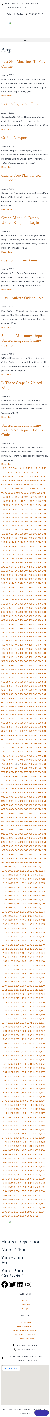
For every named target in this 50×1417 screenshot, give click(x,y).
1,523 (29, 1170)
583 (8, 694)
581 (44, 690)
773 (8, 772)
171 (44, 521)
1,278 (29, 1026)
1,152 (29, 952)
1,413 (42, 1104)
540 (40, 673)
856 (21, 805)
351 (44, 595)
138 (31, 509)
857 (26, 805)
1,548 (10, 1187)
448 (31, 636)
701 (44, 739)
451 (44, 636)
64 (12, 484)
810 (40, 784)
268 (31, 562)
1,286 (35, 1031)
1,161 (42, 957)
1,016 (10, 874)
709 (35, 743)
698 (31, 739)
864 (12, 809)
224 (12, 546)
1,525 (42, 1170)
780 (40, 772)
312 (3, 583)
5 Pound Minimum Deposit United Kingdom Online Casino (23, 340)
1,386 (4, 1092)
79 (15, 488)
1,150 (17, 952)
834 (12, 796)
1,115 (17, 932)
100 (39, 492)
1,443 (10, 1125)
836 (21, 796)
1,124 (29, 936)
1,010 (17, 870)
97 (28, 492)
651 (44, 718)
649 (35, 718)
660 (40, 722)
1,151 (23, 952)
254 (12, 558)
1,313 (29, 1047)
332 (3, 591)
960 (40, 846)
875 (17, 813)
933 (8, 837)
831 (44, 792)
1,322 (42, 1051)
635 (17, 714)
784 (12, 776)
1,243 (29, 1006)
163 (8, 521)
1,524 (35, 1170)
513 (8, 665)
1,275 (10, 1026)
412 (3, 624)
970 (40, 850)
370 (40, 603)
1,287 (42, 1031)
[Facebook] (4, 1284)
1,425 (29, 1113)
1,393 (4, 1096)
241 (44, 550)
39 (22, 476)
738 (31, 755)
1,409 (17, 1104)
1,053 (23, 895)
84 (31, 488)
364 (12, 603)
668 (31, 726)
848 (31, 801)
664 (12, 726)
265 (17, 562)
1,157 (17, 957)
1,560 (42, 1191)
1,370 (35, 1080)
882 (3, 817)
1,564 (23, 1195)
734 (12, 755)
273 (8, 566)
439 (35, 632)
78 (12, 488)
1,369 (29, 1080)
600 (40, 698)
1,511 (42, 1162)
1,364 (42, 1076)
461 (44, 640)
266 (21, 562)
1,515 (23, 1166)
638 (31, 714)
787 (26, 776)
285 (17, 570)
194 (12, 533)
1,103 (29, 924)
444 (12, 636)
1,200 (23, 981)
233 (8, 550)
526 (21, 669)
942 (3, 842)
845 (17, 801)
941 (44, 837)
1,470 (4, 1141)
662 (3, 726)
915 (17, 829)
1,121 (10, 936)
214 (12, 542)
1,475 (35, 1141)
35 (9, 476)
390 (40, 612)
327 (26, 587)
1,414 (4, 1109)
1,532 (42, 1174)
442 (3, 636)
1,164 (17, 961)
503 (8, 661)
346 (21, 595)
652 (3, 722)
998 (31, 862)
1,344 (4, 1068)
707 (26, 743)
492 (3, 657)
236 (21, 550)
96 (25, 492)
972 (3, 854)
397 (26, 616)
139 (35, 509)
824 (12, 792)
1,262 (17, 1018)
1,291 (23, 1035)
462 (3, 644)
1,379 (4, 1088)
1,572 (29, 1199)
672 (3, 731)
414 (12, 624)
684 (12, 735)
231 (44, 546)
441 (44, 632)
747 (26, 759)
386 (21, 612)
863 (8, 809)
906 (21, 825)
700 (40, 739)
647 (26, 718)
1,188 (35, 973)
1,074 (23, 907)
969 (35, 850)
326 (21, 587)
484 (12, 653)
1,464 (10, 1137)
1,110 (29, 928)
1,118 (35, 932)
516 (21, 665)
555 (17, 681)
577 (26, 690)
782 (3, 776)
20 (6, 472)
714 (12, 747)
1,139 (35, 944)
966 (21, 850)
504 (12, 661)
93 (15, 492)
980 (40, 854)
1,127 (4, 940)
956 (21, 846)
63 (9, 484)
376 (21, 607)
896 (21, 821)
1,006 (35, 866)
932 (3, 837)
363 (8, 603)
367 (26, 603)
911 (44, 825)
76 (6, 488)
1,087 (17, 915)
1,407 (4, 1104)
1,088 (23, 915)
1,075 (29, 907)
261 (44, 558)
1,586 (29, 1207)
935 (17, 837)
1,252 (42, 1010)
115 (17, 501)
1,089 (29, 915)
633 (8, 714)
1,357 (42, 1072)
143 (8, 513)
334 (12, 591)
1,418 (29, 1109)
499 (35, 657)
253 (8, 558)
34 (6, 476)
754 (12, 764)
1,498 (4, 1158)
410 (40, 620)
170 (40, 521)
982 (3, 858)
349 (35, 595)
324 (12, 587)
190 (40, 529)
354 (12, 599)
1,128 (10, 940)
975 (17, 854)
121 (44, 501)
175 (17, 525)
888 (31, 817)
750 (40, 759)
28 (31, 472)
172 (3, 525)
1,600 (29, 1215)
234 (12, 550)
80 (18, 488)
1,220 (17, 993)
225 (17, 546)
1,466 (23, 1137)
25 (22, 472)
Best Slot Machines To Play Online (23, 64)
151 (44, 513)
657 (26, 722)
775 (17, 772)
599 (35, 698)
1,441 (42, 1121)
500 (40, 657)
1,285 (29, 1031)
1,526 (4, 1174)
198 (31, 533)
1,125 (35, 936)
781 (44, 772)
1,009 (10, 870)
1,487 (23, 1150)
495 (17, 657)
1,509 (29, 1162)
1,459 (23, 1133)
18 (45, 468)
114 (12, 501)
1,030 (10, 883)
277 (26, 566)
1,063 (42, 899)
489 (35, 653)
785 (17, 776)
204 (12, 538)
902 (3, 825)
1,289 (10, 1035)
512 (3, 665)
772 (3, 772)
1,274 (4, 1026)
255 (17, 558)
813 (8, 788)
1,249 (23, 1010)
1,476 (42, 1141)
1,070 (42, 903)
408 (31, 620)
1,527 (10, 1174)
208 (31, 538)
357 (26, 599)
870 (40, 809)
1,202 (35, 981)
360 (40, 599)
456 (21, 640)
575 (17, 690)
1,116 (23, 932)
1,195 (35, 977)
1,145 (29, 948)
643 (8, 718)
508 (31, 661)
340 (40, 591)
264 (12, 562)
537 (26, 673)
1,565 (29, 1195)
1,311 (17, 1047)
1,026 (29, 879)
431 (44, 628)
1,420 (42, 1109)
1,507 (17, 1162)
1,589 (4, 1211)
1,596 (4, 1215)
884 (12, 817)
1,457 (10, 1133)
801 (44, 780)
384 (12, 612)
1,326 (23, 1055)
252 (3, 558)
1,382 (23, 1088)
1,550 (23, 1187)
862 (3, 809)
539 (35, 673)
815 (17, 788)
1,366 (10, 1080)
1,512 (4, 1166)
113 (8, 501)
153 (8, 517)
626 (21, 710)
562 (3, 685)
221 (44, 542)
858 (31, 805)
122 (3, 505)
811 (44, 784)
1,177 (10, 969)
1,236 (29, 1002)
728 (31, 751)
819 (35, 788)
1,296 (10, 1039)
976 (21, 854)
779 (35, 772)
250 (40, 554)
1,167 (35, 961)
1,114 (10, 932)
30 (38, 472)
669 (35, 726)
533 (8, 673)
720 (40, 747)
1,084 (42, 911)
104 (12, 496)
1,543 (23, 1182)
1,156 (10, 957)
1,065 (10, 903)
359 (35, 599)
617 (26, 706)
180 (40, 525)
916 (21, 829)
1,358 (4, 1076)
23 (15, 472)
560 (40, 681)
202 (3, 538)
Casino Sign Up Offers (19, 104)
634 (12, 714)
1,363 (35, 1076)
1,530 (29, 1174)
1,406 (42, 1100)
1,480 (23, 1146)
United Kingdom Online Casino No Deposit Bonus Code (22, 430)
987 (26, 858)
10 (19, 468)
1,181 (35, 969)
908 (31, 825)
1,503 (35, 1158)
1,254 (10, 1014)
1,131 (29, 940)
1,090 (35, 915)
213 (8, 542)
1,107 (10, 928)
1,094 (17, 920)
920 (40, 829)
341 (44, 591)
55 (28, 480)
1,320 (29, 1051)
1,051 (10, 895)
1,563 (17, 1195)
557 (26, 681)
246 (21, 554)
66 (18, 484)
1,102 (23, 924)
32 (44, 472)
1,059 (17, 899)
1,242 (23, 1006)
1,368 (23, 1080)
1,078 (4, 911)
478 (31, 648)
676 (21, 731)
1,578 (23, 1203)
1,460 (29, 1133)
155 (17, 517)
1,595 (42, 1211)
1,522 (23, 1170)
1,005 (29, 866)
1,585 (23, 1207)
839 (35, 796)
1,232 (4, 1002)
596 (21, 698)
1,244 (35, 1006)
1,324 (10, 1055)
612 (3, 706)
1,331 (10, 1059)
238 (31, 550)
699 (35, 739)
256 (21, 558)
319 (35, 583)
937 (26, 837)
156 (21, 517)
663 (8, 726)
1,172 (23, 965)
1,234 (17, 1002)
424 (12, 628)
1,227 (17, 998)
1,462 (42, 1133)
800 (40, 780)
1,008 (4, 870)
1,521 (17, 1170)
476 (21, 648)
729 (35, 751)
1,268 (10, 1022)
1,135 (10, 944)
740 (40, 755)
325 (17, 587)
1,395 (17, 1096)
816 (21, 788)
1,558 (29, 1191)
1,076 (35, 907)
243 (8, 554)
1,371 (42, 1080)
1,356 (35, 1072)
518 (31, 665)
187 (26, 529)
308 (31, 579)
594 (12, 698)
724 (12, 751)
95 (22, 492)
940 (40, 837)
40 (25, 476)
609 (35, 702)
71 (34, 484)
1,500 (17, 1158)
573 (8, 690)
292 (3, 575)
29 (34, 472)
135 (17, 509)
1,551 (29, 1187)
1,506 (10, 1162)
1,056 (42, 895)
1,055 (35, 895)
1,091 (42, 915)
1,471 (10, 1141)
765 (17, 768)
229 (35, 546)
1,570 (17, 1199)
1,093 (10, 920)
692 (3, 739)
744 (12, 759)
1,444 (17, 1125)
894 (12, 821)
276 (21, 566)
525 (17, 669)
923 (8, 833)
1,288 (4, 1035)
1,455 (42, 1129)
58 (38, 480)
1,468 (35, 1137)
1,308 (42, 1043)
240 (40, 550)
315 (17, 583)
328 (31, 587)
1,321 (35, 1051)
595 (17, 698)
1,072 (10, 907)
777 (26, 772)
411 (44, 620)
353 (8, 599)
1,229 (29, 998)
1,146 (35, 948)
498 (31, 657)
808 (31, 784)
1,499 (10, 1158)
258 (31, 558)
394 (12, 616)
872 (3, 813)
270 (40, 562)
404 (12, 620)
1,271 (29, 1022)
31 (41, 472)
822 (3, 792)
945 (17, 842)
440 (40, 632)
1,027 (35, 879)
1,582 (4, 1207)
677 (26, 731)
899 (35, 821)
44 (38, 476)
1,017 (17, 874)
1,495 (29, 1154)
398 (31, 616)
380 (40, 607)
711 (44, 743)
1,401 (10, 1100)
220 (40, 542)
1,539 (42, 1178)
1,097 (35, 920)
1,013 (35, 870)
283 (8, 570)
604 (12, 702)
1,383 (29, 1088)
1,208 (29, 985)
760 (40, 764)
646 (21, 718)
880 (40, 813)
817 (26, 788)
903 (8, 825)
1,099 (4, 924)
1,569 (10, 1199)
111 (44, 496)
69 (28, 484)
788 (31, 776)
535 (17, 673)
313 (8, 583)
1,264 (29, 1018)
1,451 (17, 1129)
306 (21, 579)
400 (40, 616)
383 (8, 612)
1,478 (10, 1146)
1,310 (10, 1047)
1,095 (23, 920)
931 (44, 833)
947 (26, 842)
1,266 (42, 1018)
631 (44, 710)
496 (21, 657)
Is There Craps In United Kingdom (21, 385)
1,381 (17, 1088)
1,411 (29, 1104)
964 (12, 850)
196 (21, 533)
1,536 (23, 1178)
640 (40, 714)
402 (3, 620)
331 (44, 587)
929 (35, 833)
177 (26, 525)
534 (12, 673)
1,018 (23, 874)
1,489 (35, 1150)
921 (44, 829)
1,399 (42, 1096)
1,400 (4, 1100)
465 (17, 644)
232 (3, 550)
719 (35, 747)
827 (26, 792)
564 (12, 685)
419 (35, 624)
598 (31, 698)
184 (12, 529)
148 (31, 513)
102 (3, 496)
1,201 (29, 981)
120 (40, 501)
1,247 (10, 1010)
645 (17, 718)
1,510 (35, 1162)
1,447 (35, 1125)
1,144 (23, 948)
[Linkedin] (20, 1284)
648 (31, 718)
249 (35, 554)
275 (17, 566)
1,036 (4, 887)
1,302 (4, 1043)
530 (40, 669)
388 (31, 612)
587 (26, 694)
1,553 (42, 1187)
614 (12, 706)
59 (41, 480)
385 (17, 612)
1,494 (23, 1154)
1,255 (17, 1014)
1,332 (17, 1059)
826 (21, 792)
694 (12, 739)
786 (21, 776)
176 (21, 525)
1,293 (35, 1035)
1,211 (4, 989)
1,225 (4, 998)
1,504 (42, 1158)
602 (3, 702)
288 (31, 570)
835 (17, 796)
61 (2, 484)
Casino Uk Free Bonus (19, 260)
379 (35, 607)
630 (40, 710)
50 (12, 480)
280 (40, 566)
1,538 (35, 1178)
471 (44, 644)
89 (2, 492)
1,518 (42, 1166)
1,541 (10, 1182)
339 (35, 591)
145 (17, 513)
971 (44, 850)
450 (40, 636)
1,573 (35, 1199)
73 (41, 484)
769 (35, 768)
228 (31, 546)
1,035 (42, 883)
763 (8, 768)
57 (34, 480)
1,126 (42, 936)
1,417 (23, 1109)
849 (35, 801)
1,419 (35, 1109)
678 (31, 731)
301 (44, 575)
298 (31, 575)
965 (17, 850)
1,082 (29, 911)
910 (40, 825)
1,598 (17, 1215)
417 (26, 624)
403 (8, 620)
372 (3, 607)
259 (35, 558)
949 (35, 842)
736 (21, 755)
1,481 (29, 1146)
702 (3, 743)
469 (35, 644)
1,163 (10, 961)
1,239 (4, 1006)
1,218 (4, 993)
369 (35, 603)
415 (17, 624)
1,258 (35, 1014)
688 (31, 735)
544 (12, 677)
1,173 (29, 965)
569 (35, 685)
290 (40, 570)
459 (35, 640)
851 (44, 801)
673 (8, 731)
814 (12, 788)
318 (31, 583)
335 (17, 591)
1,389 (23, 1092)
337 (26, 591)
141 (44, 509)
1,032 (23, 883)
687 (26, 735)
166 (21, 521)
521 (44, 665)
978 (31, 854)
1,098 (42, 920)
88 (44, 488)
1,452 (23, 1129)
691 (44, 735)
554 (12, 681)
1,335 (35, 1059)
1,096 (29, 920)
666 (21, 726)
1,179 (23, 969)
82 (25, 488)
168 (31, 521)
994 (12, 862)
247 (26, 554)
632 (3, 714)
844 (12, 801)
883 (8, 817)
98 (31, 492)
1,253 (4, 1014)
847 (26, 801)
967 (26, 850)
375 (17, 607)
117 (26, 501)
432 (3, 632)
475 (17, 648)
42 (31, 476)
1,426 (35, 1113)
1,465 (17, 1137)
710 (40, 743)
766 (21, 768)
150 (40, 513)
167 (26, 521)
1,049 (42, 891)
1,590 (10, 1211)
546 (21, 677)
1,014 (42, 870)
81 (22, 488)
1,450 (10, 1129)
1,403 (23, 1100)
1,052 (17, 895)
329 (35, 587)
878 (31, 813)
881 (44, 813)
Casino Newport (14, 137)
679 (35, 731)
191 (44, 529)
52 (18, 480)
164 (12, 521)
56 (31, 480)
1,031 (17, 883)
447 (26, 636)
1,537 (29, 1178)
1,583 (10, 1207)
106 (21, 496)
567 (26, 685)
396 (21, 616)
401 (44, 616)
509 (35, 661)
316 (21, 583)
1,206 (17, 985)
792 (3, 780)
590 (40, 694)
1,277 (23, 1026)
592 (3, 698)
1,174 (35, 965)
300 (40, 575)
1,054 (29, 895)
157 (26, 517)
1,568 (4, 1199)
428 (31, 628)
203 (8, 538)
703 (8, 743)
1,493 (17, 1154)
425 (17, 628)
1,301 (42, 1039)
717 (26, 747)
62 (6, 484)
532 (3, 673)
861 (44, 805)
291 (44, 570)
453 (8, 640)
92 (12, 492)
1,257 (29, 1014)
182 (3, 529)
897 (26, 821)
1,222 (29, 993)
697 (26, 739)
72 (38, 484)
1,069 (35, 903)
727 (26, 751)
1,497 (42, 1154)
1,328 (35, 1055)
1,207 (23, 985)
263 (8, 562)
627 (26, 710)
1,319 (23, 1051)
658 (31, 722)
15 (35, 468)
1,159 (29, 957)
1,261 (10, 1018)
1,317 (10, 1051)
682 (3, 735)
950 (40, 842)
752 (3, 764)
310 (40, 579)
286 (21, 570)
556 (21, 681)
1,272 (35, 1022)
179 (35, 525)
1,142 (10, 948)
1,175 (42, 965)
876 (21, 813)
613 (8, 706)
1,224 (42, 993)
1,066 (17, 903)
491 (44, 653)
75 (2, 488)
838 (31, 796)
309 (35, 579)
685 (17, 735)
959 (35, 846)
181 (44, 525)
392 (3, 616)
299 (35, 575)
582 (3, 694)
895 (17, 821)
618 (31, 706)
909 (35, 825)
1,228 (23, 998)
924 (12, 833)
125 (17, 505)
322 (3, 587)
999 (35, 862)
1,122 (17, 936)
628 (31, 710)
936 (21, 837)
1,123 (23, 936)
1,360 (17, 1076)
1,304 (17, 1043)
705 (17, 743)
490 (40, 653)
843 (8, 801)
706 (21, 743)
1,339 (17, 1063)
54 (25, 480)
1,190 (4, 977)
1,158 (23, 957)
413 (8, 624)
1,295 (4, 1039)
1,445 (23, 1125)
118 (31, 501)
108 (31, 496)
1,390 (29, 1092)
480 (40, 648)
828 (31, 792)
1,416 (17, 1109)
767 (26, 768)
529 (35, 669)
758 (31, 764)
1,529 (23, 1174)
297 (26, 575)
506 (21, 661)
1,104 (35, 924)
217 (26, 542)
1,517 (35, 1166)
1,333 (23, 1059)
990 (40, 858)
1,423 (17, 1113)
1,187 (29, 973)
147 (26, 513)
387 (26, 612)
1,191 (10, 977)
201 (44, 533)
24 (18, 472)
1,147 (42, 948)
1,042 (42, 887)
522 (3, 669)
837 (26, 796)
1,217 (42, 989)
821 (44, 788)
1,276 (17, 1026)
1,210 (42, 985)
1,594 (35, 1211)
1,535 (17, 1178)
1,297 (17, 1039)
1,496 (35, 1154)
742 (3, 759)
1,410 (23, 1104)
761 (44, 764)
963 (8, 850)
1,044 (10, 891)
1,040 (29, 887)
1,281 (4, 1031)
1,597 (10, 1215)
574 (12, 690)
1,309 (4, 1047)
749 (35, 759)
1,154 (42, 952)
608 (31, 702)
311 (44, 579)
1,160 (35, 957)
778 (31, 772)
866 (21, 809)
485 (17, 653)
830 (40, 792)
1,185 (17, 973)
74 (44, 484)
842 (3, 801)
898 (31, 821)
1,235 (23, 1002)
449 (35, 636)
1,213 (17, 989)
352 (3, 599)
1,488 (29, 1150)
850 (40, 801)
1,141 (4, 948)
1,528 (17, 1174)
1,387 (10, 1092)
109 (35, 496)
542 (3, 677)
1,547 (4, 1187)
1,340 (23, 1063)
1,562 (10, 1195)
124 (12, 505)
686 (21, 735)
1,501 (23, 1158)
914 (12, 829)
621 (44, 706)
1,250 (29, 1010)
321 (44, 583)
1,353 (17, 1072)
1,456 (4, 1133)
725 (17, 751)
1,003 (17, 866)
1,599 (23, 1215)
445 (17, 636)
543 (8, 677)
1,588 (42, 1207)
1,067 (23, 903)
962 (3, 850)
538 (31, 673)
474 (12, 648)
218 (31, 542)
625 (17, 710)
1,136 (17, 944)
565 (17, 685)
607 (26, 702)
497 (26, 657)
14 (32, 468)
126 (21, 505)
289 (35, 570)
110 (40, 496)
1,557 (23, 1191)
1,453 (29, 1129)
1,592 (23, 1211)
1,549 (17, 1187)
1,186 (23, 973)
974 (12, 854)
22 (12, 472)
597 (26, 698)
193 (8, 533)
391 (44, 612)
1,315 (42, 1047)
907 (26, 825)
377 (26, 607)
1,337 (4, 1063)
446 (21, 636)
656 (21, 722)
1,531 (35, 1174)
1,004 (23, 866)
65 (15, 484)
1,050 (4, 895)
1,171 (17, 965)
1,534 (10, 1178)
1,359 (10, 1076)
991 (44, 858)
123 (8, 505)
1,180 (29, 969)
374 (12, 607)
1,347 (23, 1068)
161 (44, 517)
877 (26, 813)
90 (6, 492)
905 (17, 825)
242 (3, 554)
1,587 (35, 1207)
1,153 (35, 952)
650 (40, 718)
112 (3, 501)
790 (40, 776)
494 (12, 657)
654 (12, 722)
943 (8, 842)
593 (8, 698)
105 (17, 496)
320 (40, 583)
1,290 (17, 1035)
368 (31, 603)
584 (12, 694)
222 (3, 546)
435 (17, 632)
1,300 (35, 1039)
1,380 (10, 1088)
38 (18, 476)
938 (31, 837)
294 (12, 575)
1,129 (17, 940)
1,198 (10, 981)
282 (3, 570)
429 (35, 628)
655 (17, 722)
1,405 (35, 1100)
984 (12, 858)
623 (8, 710)
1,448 (42, 1125)
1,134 (4, 944)
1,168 (42, 961)
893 (8, 821)
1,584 (17, 1207)
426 (21, 628)
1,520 (10, 1170)
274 (12, 566)
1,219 (10, 993)
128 (31, 505)
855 (17, 805)
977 (26, 854)
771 (44, 768)
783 (8, 776)
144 (12, 513)
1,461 (35, 1133)
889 (35, 817)
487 (26, 653)
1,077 (42, 907)
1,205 (10, 985)
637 (26, 714)
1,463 (4, 1137)
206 (21, 538)
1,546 (42, 1182)
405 (17, 620)
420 (40, 624)
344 (12, 595)
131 (44, 505)
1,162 (4, 961)
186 (21, 529)
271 (44, 562)
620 (40, 706)
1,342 (35, 1063)
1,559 (35, 1191)
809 (35, 784)
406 (21, 620)
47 (2, 480)
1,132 (35, 940)
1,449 (4, 1129)
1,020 (35, 874)
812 (3, 788)
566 (21, 685)
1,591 (17, 1211)
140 (40, 509)
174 (12, 525)
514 (12, 665)
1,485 (10, 1150)
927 (26, 833)
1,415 (10, 1109)
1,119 (42, 932)
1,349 (35, 1068)
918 (31, 829)
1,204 (4, 985)
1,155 (4, 957)
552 (3, 681)
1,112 (42, 928)
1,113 (4, 932)
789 (35, 776)
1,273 (42, 1022)
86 (38, 488)
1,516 (29, 1166)
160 (40, 517)
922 (3, 833)
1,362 (29, 1076)
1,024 (17, 879)
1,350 (42, 1068)
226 (21, 546)
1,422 (10, 1113)
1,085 (4, 915)
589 (35, 694)
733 (8, 755)
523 (8, 669)
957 (26, 846)
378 (31, 607)
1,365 (4, 1080)
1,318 (17, 1051)
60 (44, 480)
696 (21, 739)
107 (26, 496)
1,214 (23, 989)
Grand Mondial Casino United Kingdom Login (20, 220)
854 (12, 805)
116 (21, 501)
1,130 (23, 940)
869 (35, 809)
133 (8, 509)
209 (35, 538)
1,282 (10, 1031)
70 (31, 484)
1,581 (42, 1203)
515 (17, 665)
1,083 (35, 911)
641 (44, 714)
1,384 (35, 1088)
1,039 (23, 887)
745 (17, 759)
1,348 (29, 1068)
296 (21, 575)
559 (35, 681)
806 (21, 784)
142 (3, 513)
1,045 (17, 891)
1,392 (42, 1092)
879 (35, 813)
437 (26, 632)
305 (17, 579)
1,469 (42, 1137)
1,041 (35, 887)
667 (26, 726)
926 (21, 833)
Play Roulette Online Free (22, 298)
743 (8, 759)
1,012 (29, 870)
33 (2, 476)
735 (17, 755)
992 (3, 862)
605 (17, 702)
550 (40, 677)
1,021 (42, 874)
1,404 (29, 1100)
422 (3, 628)
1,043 (4, 891)
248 (31, 554)
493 (8, 657)
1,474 (29, 1141)
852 (3, 805)
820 (40, 788)
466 (21, 644)
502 (3, 661)
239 (35, 550)
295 (17, 575)
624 (12, 710)
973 (8, 854)
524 (12, 669)
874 (12, 813)
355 (17, 599)
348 (31, 595)
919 (35, 829)
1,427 (42, 1113)
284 (12, 570)
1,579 (29, 1203)
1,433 (35, 1117)
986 (21, 858)
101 (43, 492)
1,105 (42, 924)
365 (17, 603)
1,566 (35, 1195)
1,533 (4, 1178)
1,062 (35, 899)
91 (9, 492)
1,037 (10, 887)
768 (31, 768)
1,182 (42, 969)
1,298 (23, 1039)
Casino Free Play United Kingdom (21, 178)
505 (17, 661)
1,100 (10, 924)
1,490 (42, 1150)
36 (12, 476)
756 (21, 764)
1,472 (17, 1141)
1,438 (23, 1121)
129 (35, 505)
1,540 (4, 1182)
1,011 (23, 870)
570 (40, 685)
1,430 (17, 1117)
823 (8, 792)
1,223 (35, 993)
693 (8, 739)
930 (40, 833)
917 (26, 829)
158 (31, 517)
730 (40, 751)
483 (8, 653)
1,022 (4, 879)
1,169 (4, 965)
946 (21, 842)
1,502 (29, 1158)
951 (44, 842)
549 (35, 677)
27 (28, 472)
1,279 (35, 1026)
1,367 (17, 1080)
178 (31, 525)
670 (40, 726)
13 (29, 468)
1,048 (35, 891)
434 (12, 632)
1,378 (42, 1084)
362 (3, 603)
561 (44, 681)
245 (17, 554)
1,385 (42, 1088)
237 (26, 550)
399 (35, 616)
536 (21, 673)
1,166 (29, 961)
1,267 (4, 1022)
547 (26, 677)
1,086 (10, 915)
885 (17, 817)
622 (3, 710)
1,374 (17, 1084)
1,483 (42, 1146)
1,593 (29, 1211)
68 (25, 484)
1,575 (4, 1203)
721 (44, 747)
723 (8, 751)
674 (12, 731)
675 (17, 731)
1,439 (29, 1121)
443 (8, 636)
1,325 (17, 1055)
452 (3, 640)
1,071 (4, 907)
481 (44, 648)
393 (8, 616)
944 (12, 842)
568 (31, 685)
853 (8, 805)
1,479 (17, 1146)
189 (35, 529)
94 (18, 492)
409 (35, 620)
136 (21, 509)
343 (8, 595)
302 (3, 579)
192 (3, 533)
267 (26, 562)
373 (8, 607)
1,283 (17, 1031)
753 (8, 764)
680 (40, 731)
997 (26, 862)
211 (44, 538)
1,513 (10, 1166)
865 (17, 809)
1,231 (42, 998)
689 (35, 735)
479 (35, 648)
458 (31, 640)
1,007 (42, 866)
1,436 (10, 1121)
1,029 (4, 883)
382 (3, 612)
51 (15, 480)
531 (44, 669)
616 (21, 706)
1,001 (4, 866)
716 (21, 747)
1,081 (23, 911)
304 (12, 579)
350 (40, 595)
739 (35, 755)
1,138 (29, 944)
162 (3, 521)
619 (35, 706)
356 (21, 599)
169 (35, 521)
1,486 (17, 1150)
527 (26, 669)
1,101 (17, 924)
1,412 (35, 1104)
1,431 (23, 1117)
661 (44, 722)
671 (44, 726)
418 (31, 624)
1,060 (23, 899)
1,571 (23, 1199)
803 (8, 784)
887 (26, 817)
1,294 (42, 1035)
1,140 (42, 944)
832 (3, 796)
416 (21, 624)
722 (3, 751)
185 (17, 529)
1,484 (4, 1150)
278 (31, 566)
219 (35, 542)
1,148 (4, 952)
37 (15, 476)
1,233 (10, 1002)
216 (21, 542)
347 (26, 595)
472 (3, 648)
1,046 (23, 891)
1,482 (35, 1146)
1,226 (10, 998)
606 (21, 702)
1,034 (35, 883)
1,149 (10, 952)
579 (35, 690)
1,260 (4, 1018)
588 (31, 694)
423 (8, 628)
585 (17, 694)
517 (26, 665)
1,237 (35, 1002)
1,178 (17, 969)
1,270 (23, 1022)
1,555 (10, 1191)
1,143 (17, 948)
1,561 (4, 1195)
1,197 (4, 981)
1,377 (35, 1084)
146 (21, 513)
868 (31, 809)
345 (17, 595)
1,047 (29, 891)
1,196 (42, 977)
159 (35, 517)
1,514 (17, 1166)
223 (8, 546)
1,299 (29, 1039)
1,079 (10, 911)
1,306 (29, 1043)
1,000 (40, 862)
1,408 (10, 1104)
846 (21, 801)
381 (44, 607)
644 (12, 718)
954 (12, 846)
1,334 (29, 1059)
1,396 (23, 1096)
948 (31, 842)
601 (44, 698)
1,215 (29, 989)
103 (8, 496)
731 (44, 751)
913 (8, 829)
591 (44, 694)
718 (31, 747)
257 (26, 558)
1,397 (29, 1096)
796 (21, 780)
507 (26, 661)
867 (26, 809)
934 (12, 837)
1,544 (29, 1182)
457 (26, 640)
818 (31, 788)
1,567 (42, 1195)
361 (44, 599)
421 (44, 624)
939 (35, 837)
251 (44, 554)
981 (44, 854)
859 (35, 805)
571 (44, 685)
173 (8, 525)
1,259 (42, 1014)
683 (8, 735)
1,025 (23, 879)
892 (3, 821)
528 (31, 669)
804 (12, 784)
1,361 (23, 1076)
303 (8, 579)
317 (26, 583)
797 (26, 780)
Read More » (7, 95)
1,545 (35, 1182)
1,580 (35, 1203)
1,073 (17, 907)
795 (17, 780)
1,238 (42, 1002)
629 (35, 710)
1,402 (17, 1100)
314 (12, 583)
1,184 (10, 973)
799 (35, 780)
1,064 (4, 903)
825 (17, 792)
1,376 (29, 1084)
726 (21, 751)
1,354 (23, 1072)
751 (44, 759)
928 (31, 833)
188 (31, 529)
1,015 (4, 874)
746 (21, 759)
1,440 (35, 1121)
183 (8, 529)
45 (41, 476)
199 (35, 533)
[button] (25, 40)
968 (31, 850)
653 (8, 722)
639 (35, 714)
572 (3, 690)
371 (44, 603)
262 (3, 562)
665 (17, 726)
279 (35, 566)
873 (8, 813)
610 (40, 702)
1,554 (4, 1191)
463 (8, 644)
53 (22, 480)
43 (34, 476)
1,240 (10, 1006)
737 (26, 755)
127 (26, 505)
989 (35, 858)
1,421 (4, 1113)
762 (3, 768)
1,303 (10, 1043)
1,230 (35, 998)
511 (44, 661)
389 (35, 612)
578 (31, 690)
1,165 (23, 961)
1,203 (42, 981)
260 (40, 558)
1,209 (35, 985)
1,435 (4, 1121)
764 (12, 768)
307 (26, 579)
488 (31, 653)
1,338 (10, 1063)
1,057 (4, 899)
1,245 (42, 1006)
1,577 (17, 1203)
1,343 (42, 1063)
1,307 (35, 1043)
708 (31, 743)
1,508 (23, 1162)
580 (40, 690)
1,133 (42, 940)
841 (44, 796)
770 (40, 768)
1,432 (29, 1117)
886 (21, 817)
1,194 (29, 977)
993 (8, 862)
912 (3, 829)
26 (25, 472)
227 (26, 546)
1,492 (10, 1154)
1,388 (17, 1092)
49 (9, 480)
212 (3, 542)
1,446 (29, 1125)
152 (3, 517)
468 (31, 644)
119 (35, 501)
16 (38, 468)
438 (31, 632)
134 (12, 509)
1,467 (29, 1137)
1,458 (17, 1133)
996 (21, 862)
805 (17, 784)
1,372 (4, 1084)
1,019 (29, 874)
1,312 (23, 1047)
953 (8, 846)
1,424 (23, 1113)
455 (17, 640)
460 (40, 640)
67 (22, 484)
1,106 (4, 928)
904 (12, 825)
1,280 (42, 1026)
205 (17, 538)
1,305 (23, 1043)
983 (8, 858)
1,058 (10, 899)
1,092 (4, 920)
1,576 (10, 1203)
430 (40, 628)
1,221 (23, 993)
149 (35, 513)
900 (40, 821)
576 (21, 690)
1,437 (17, 1121)
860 (40, 805)
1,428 (4, 1117)
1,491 (4, 1154)
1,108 (17, 928)
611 (44, 702)
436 (21, 632)
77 (9, 488)
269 (35, 562)
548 (31, 677)
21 (9, 472)
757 (26, 764)
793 (8, 780)
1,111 (35, 928)
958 (31, 846)
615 (17, 706)
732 (3, 755)
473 (8, 648)
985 (17, 858)
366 (21, 603)
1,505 (4, 1162)
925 (17, 833)
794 (12, 780)
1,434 (42, 1117)
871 (44, 809)
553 (8, 681)
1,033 (29, 883)
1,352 (10, 1072)
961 (44, 846)
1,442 (4, 1125)
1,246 (4, 1010)
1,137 (23, 944)
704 (12, 743)
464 (12, 644)
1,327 (29, 1055)
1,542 (17, 1182)
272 (3, 566)
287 (26, 570)
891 (44, 817)
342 (3, 595)
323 (8, 587)
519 (35, 665)
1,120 (4, 936)
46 (44, 476)
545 (17, 677)
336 (21, 591)
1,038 (17, 887)
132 (3, 509)
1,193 (23, 977)
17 (42, 468)
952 (3, 846)
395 (17, 616)
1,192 (17, 977)
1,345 (10, 1068)
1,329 (42, 1055)
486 (21, 653)
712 (3, 747)
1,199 (17, 981)
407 (26, 620)
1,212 (10, 989)
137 (26, 509)
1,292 (29, 1035)
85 (34, 488)
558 (31, 681)
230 (40, 546)
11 (22, 468)
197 (26, 533)
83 (28, 488)
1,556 (17, 1191)
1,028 (42, 879)
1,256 (23, 1014)
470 (40, 644)
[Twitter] (12, 1284)
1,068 (29, 903)
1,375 (23, 1084)
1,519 (4, 1170)
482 (3, 653)
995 (17, 862)
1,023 (10, 879)
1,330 (4, 1059)
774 (12, 772)
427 (26, 628)
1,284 (23, 1031)
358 (31, 599)
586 (21, 694)
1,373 (10, 1084)
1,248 (17, 1010)
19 (2, 472)
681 (44, 731)
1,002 (10, 866)
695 (17, 739)
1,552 (35, 1187)
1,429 (10, 1117)
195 (17, 533)
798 (31, 780)
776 (21, 772)
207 (26, 538)
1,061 (29, 899)
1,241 (17, 1006)
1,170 (10, 965)
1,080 (17, 911)
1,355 (29, 1072)
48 (6, 480)
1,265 (35, 1018)
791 (44, 776)
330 (40, 587)
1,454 (35, 1129)
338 (31, 591)
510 (40, 661)
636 (21, 714)
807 (26, 784)
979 (35, 854)
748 (31, 759)
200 (40, 533)
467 (26, 644)
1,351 (4, 1072)
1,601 (35, 1215)
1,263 (23, 1018)
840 (40, 796)
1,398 (35, 1096)
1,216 (35, 989)
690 (40, 735)
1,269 (17, 1022)
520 (40, 665)
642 (3, 718)
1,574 (42, 1199)
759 (35, 764)
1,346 (17, 1068)
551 (44, 677)
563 (8, 685)
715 (17, 747)
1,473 (23, 1141)
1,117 (29, 932)
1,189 (42, 973)
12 (26, 468)
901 (44, 821)
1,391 (35, 1092)
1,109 (23, 928)
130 (40, 505)
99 (34, 492)
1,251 (35, 1010)
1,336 (42, 1059)
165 (17, 521)
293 (8, 575)
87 (41, 488)
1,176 (4, 969)
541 (44, 673)
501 (44, 657)
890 (40, 817)
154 (12, 517)
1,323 (4, 1055)
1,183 (4, 973)
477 (26, 648)
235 (17, 550)
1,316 (4, 1051)
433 (8, 632)
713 (8, 747)
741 (44, 755)
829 (35, 792)
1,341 (29, 1063)
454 (12, 640)
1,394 (10, 1096)
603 (8, 702)
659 (35, 722)
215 (17, 542)
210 (40, 538)
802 (3, 784)
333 (8, 591)
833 (8, 796)
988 (31, 858)
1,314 (35, 1047)
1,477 (4, 1146)
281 (44, 566)
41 (28, 476)
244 (12, 554)
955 (17, 846)
